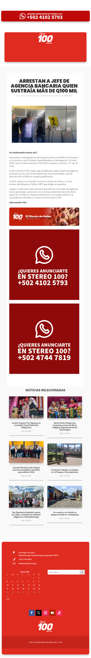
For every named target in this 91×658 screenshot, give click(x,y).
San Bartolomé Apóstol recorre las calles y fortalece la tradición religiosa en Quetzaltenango (26, 514)
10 (7, 585)
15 (34, 585)
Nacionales (46, 96)
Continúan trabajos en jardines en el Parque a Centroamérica (65, 471)
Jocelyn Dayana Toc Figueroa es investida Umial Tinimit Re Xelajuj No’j (26, 425)
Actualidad (30, 96)
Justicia (38, 96)
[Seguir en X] (39, 613)
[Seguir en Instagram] (45, 613)
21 (28, 589)
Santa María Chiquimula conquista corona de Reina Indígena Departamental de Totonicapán (64, 426)
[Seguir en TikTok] (59, 613)
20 (23, 589)
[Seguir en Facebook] (32, 613)
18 (13, 589)
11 (12, 585)
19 (18, 589)
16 (39, 585)
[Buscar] (82, 572)
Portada (55, 96)
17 (7, 589)
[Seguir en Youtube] (52, 613)
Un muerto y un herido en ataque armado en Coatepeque (65, 513)
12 (18, 585)
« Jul (7, 599)
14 (29, 585)
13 (23, 585)
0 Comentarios (66, 96)
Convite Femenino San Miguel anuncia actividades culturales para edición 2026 (26, 469)
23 (39, 589)
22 (34, 589)
